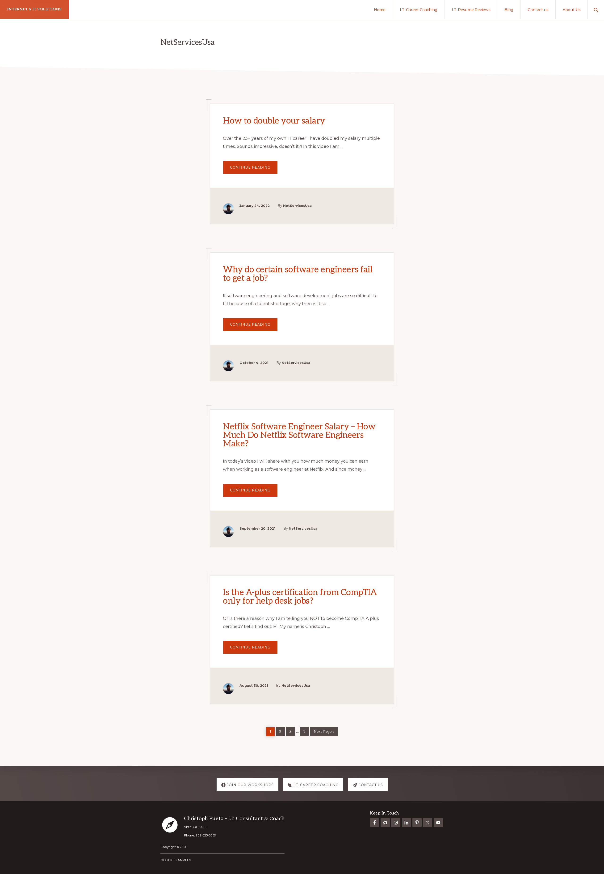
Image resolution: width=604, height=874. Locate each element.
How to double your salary (274, 121)
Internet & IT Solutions (34, 9)
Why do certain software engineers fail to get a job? (297, 273)
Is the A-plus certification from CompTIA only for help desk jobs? (300, 596)
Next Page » (324, 730)
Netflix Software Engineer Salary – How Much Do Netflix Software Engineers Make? (299, 435)
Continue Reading (253, 169)
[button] (596, 9)
